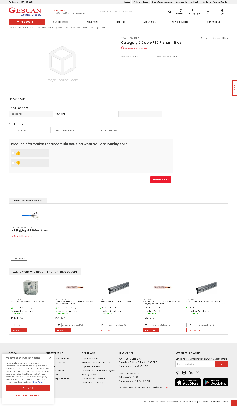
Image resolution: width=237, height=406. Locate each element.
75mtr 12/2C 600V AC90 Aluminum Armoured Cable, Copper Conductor (161, 302)
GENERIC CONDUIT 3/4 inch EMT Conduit (203, 301)
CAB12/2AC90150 (62, 299)
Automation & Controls (57, 358)
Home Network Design (93, 378)
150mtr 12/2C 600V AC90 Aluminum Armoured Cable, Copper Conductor (74, 302)
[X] (50, 358)
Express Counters (91, 366)
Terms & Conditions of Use (170, 402)
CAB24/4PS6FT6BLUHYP (21, 227)
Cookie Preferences (150, 402)
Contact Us (214, 22)
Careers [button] (120, 22)
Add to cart (19, 330)
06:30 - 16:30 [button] (61, 13)
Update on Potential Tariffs (215, 2)
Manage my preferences (28, 395)
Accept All (28, 388)
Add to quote (107, 330)
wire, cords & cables (26, 27)
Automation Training (92, 382)
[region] (28, 379)
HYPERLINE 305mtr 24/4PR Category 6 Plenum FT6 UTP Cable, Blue (30, 231)
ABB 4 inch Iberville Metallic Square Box (27, 301)
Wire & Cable (52, 374)
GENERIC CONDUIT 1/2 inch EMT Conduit (115, 301)
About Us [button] (148, 22)
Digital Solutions (90, 358)
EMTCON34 (191, 299)
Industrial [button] (92, 22)
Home (11, 27)
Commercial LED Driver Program (98, 370)
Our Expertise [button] (60, 22)
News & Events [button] (180, 22)
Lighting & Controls (55, 362)
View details (19, 258)
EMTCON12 (103, 299)
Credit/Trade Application (162, 2)
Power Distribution (55, 370)
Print (226, 38)
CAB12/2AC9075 (150, 299)
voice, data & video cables (76, 27)
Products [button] (27, 21)
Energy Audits (89, 374)
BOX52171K (16, 299)
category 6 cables (98, 27)
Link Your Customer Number (188, 2)
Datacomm (50, 366)
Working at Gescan (141, 2)
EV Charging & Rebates (57, 378)
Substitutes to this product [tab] (28, 200)
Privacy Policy (37, 382)
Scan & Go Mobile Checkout (96, 362)
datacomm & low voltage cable (50, 27)
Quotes (126, 2)
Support (15, 2)
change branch (79, 13)
